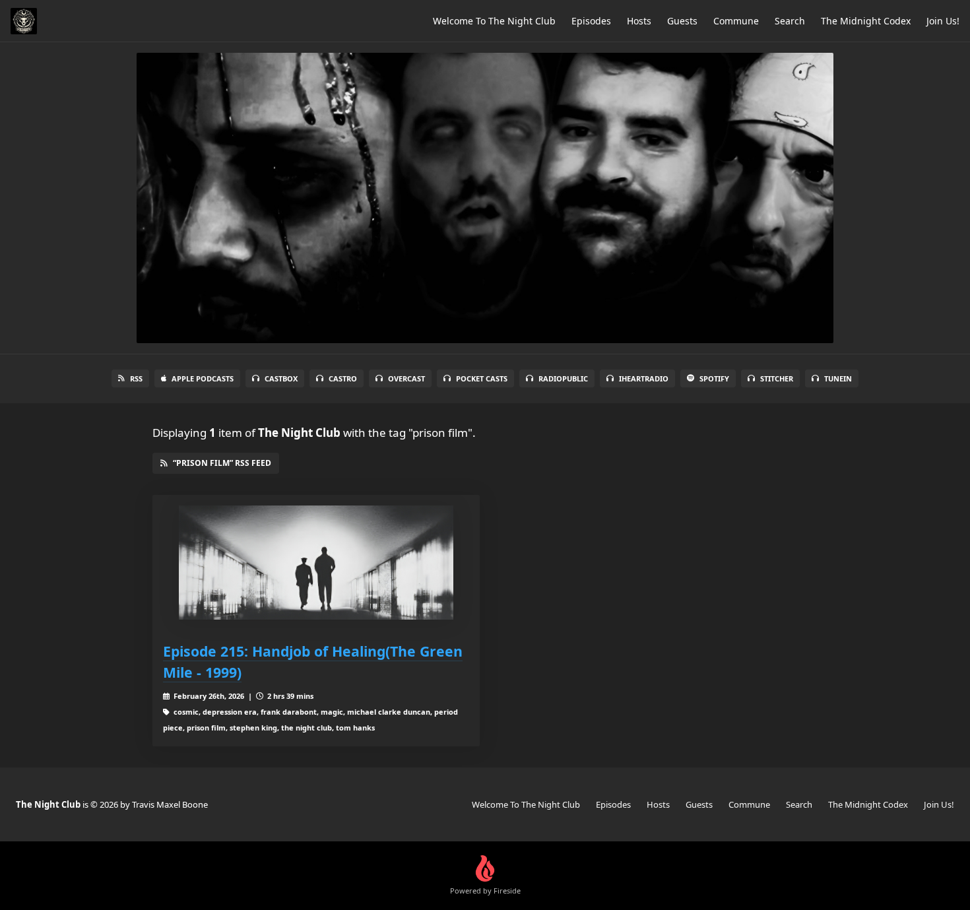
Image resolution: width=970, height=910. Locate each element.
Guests (682, 21)
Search (790, 21)
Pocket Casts (481, 378)
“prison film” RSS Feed (222, 463)
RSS (136, 378)
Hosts (639, 21)
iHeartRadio (643, 378)
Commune (736, 21)
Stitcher (776, 378)
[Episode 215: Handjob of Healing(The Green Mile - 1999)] (316, 562)
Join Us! (942, 21)
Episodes (591, 21)
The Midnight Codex (866, 21)
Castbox (281, 378)
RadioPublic (563, 378)
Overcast (406, 378)
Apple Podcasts (203, 378)
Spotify (714, 378)
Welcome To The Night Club (494, 21)
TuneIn (838, 378)
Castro (343, 378)
